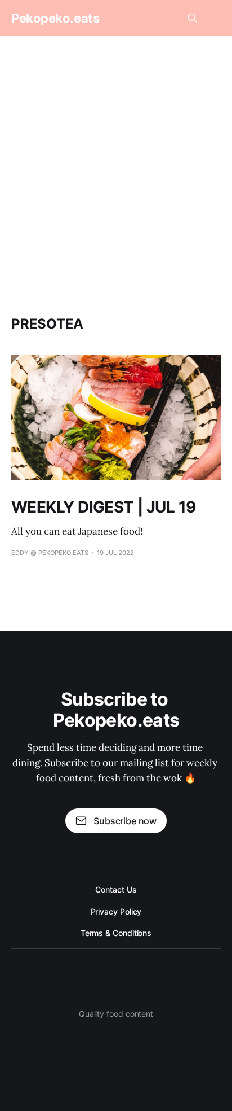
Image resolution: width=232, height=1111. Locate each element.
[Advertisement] (116, 158)
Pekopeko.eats (55, 18)
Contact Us (115, 889)
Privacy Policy (116, 911)
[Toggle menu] (214, 18)
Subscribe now (125, 820)
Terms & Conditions (116, 933)
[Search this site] (192, 18)
